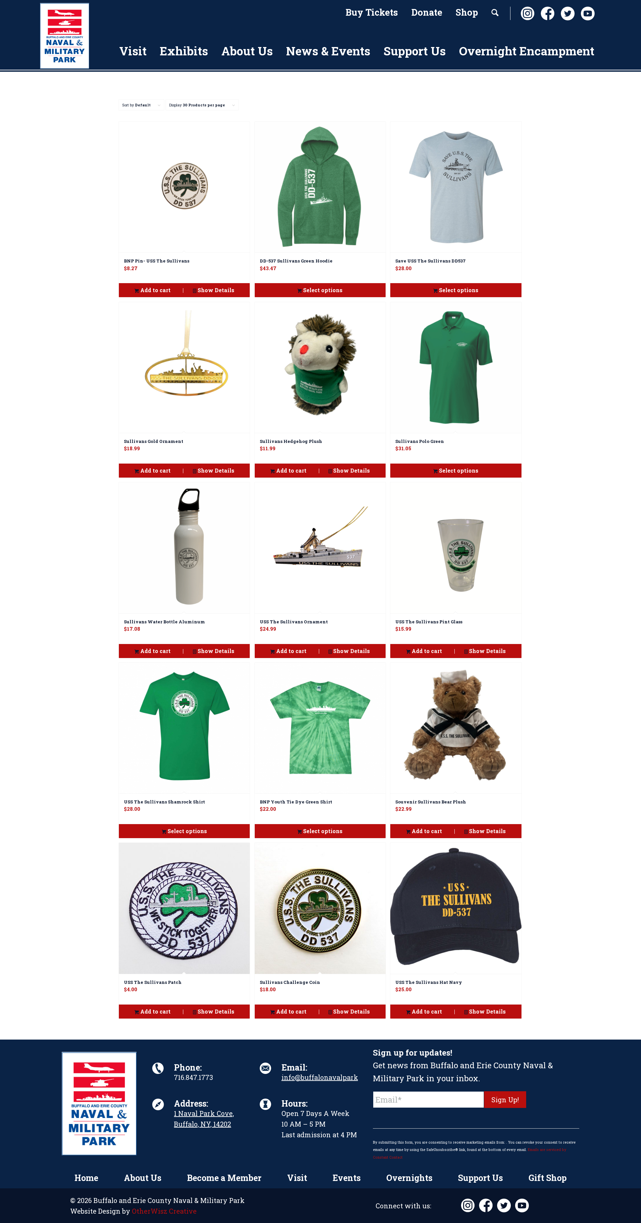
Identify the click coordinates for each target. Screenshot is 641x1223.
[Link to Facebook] (546, 13)
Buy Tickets (372, 12)
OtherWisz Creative (164, 1211)
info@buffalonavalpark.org (325, 1077)
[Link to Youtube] (586, 13)
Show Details (215, 289)
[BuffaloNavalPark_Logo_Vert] (64, 36)
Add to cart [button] (155, 289)
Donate (426, 12)
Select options (322, 289)
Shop (467, 12)
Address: (191, 1103)
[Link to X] (566, 13)
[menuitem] (372, 13)
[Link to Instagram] (526, 13)
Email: (294, 1067)
